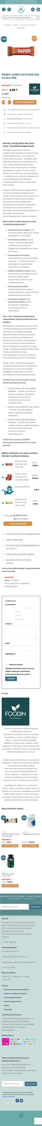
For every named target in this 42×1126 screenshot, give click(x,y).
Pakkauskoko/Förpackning (20, 554)
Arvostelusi (10, 604)
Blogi (6, 1005)
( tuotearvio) (16, 85)
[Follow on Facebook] (17, 1100)
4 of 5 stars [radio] (10, 615)
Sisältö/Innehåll (14, 540)
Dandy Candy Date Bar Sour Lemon (23, 407)
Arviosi (8, 624)
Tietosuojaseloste (12, 997)
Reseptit (8, 1009)
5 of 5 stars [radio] (10, 619)
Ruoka (15, 25)
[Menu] (3, 9)
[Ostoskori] (38, 9)
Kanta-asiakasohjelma (15, 993)
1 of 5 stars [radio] (8, 608)
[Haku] (9, 9)
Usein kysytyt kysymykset (16, 989)
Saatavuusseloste (13, 1001)
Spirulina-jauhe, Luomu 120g (8, 875)
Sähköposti (10, 654)
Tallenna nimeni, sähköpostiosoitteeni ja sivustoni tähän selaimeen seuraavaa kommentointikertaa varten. (19, 669)
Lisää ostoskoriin (24, 102)
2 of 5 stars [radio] (20, 608)
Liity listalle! (36, 907)
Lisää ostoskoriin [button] (10, 846)
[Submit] (37, 17)
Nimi (7, 643)
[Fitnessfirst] (21, 9)
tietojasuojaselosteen (8, 1096)
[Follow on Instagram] (21, 1100)
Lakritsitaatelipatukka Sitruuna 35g (11, 835)
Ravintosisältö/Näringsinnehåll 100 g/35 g (23, 547)
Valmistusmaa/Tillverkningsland (23, 534)
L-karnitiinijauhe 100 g (31, 834)
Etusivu (7, 25)
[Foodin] (34, 89)
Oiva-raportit (10, 942)
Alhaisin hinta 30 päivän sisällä (18, 562)
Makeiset (21, 28)
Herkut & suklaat (28, 25)
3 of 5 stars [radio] (10, 612)
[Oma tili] (33, 9)
